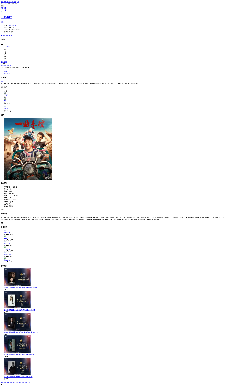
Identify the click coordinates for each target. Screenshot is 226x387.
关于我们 (3, 382)
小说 (11, 2)
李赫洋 (6, 95)
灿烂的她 (7, 233)
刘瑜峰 (14, 25)
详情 (5, 71)
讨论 (2, 81)
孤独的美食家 (8, 254)
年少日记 (7, 238)
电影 (5, 2)
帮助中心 (27, 382)
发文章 (4, 10)
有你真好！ (7, 249)
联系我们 (9, 382)
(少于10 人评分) (5, 46)
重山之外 (7, 243)
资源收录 (15, 382)
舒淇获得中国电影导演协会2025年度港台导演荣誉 (19, 310)
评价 (4, 35)
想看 (5, 62)
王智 (9, 25)
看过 (2, 62)
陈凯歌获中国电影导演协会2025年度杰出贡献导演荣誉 (21, 332)
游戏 (8, 2)
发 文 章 (9, 35)
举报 (2, 22)
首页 (2, 2)
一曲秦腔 (6, 17)
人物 (18, 2)
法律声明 (21, 382)
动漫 (14, 2)
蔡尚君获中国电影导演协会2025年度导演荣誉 (18, 377)
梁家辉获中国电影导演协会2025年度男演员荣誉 (19, 354)
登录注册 (3, 8)
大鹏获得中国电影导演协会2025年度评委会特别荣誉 (20, 287)
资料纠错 (7, 73)
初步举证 (7, 260)
